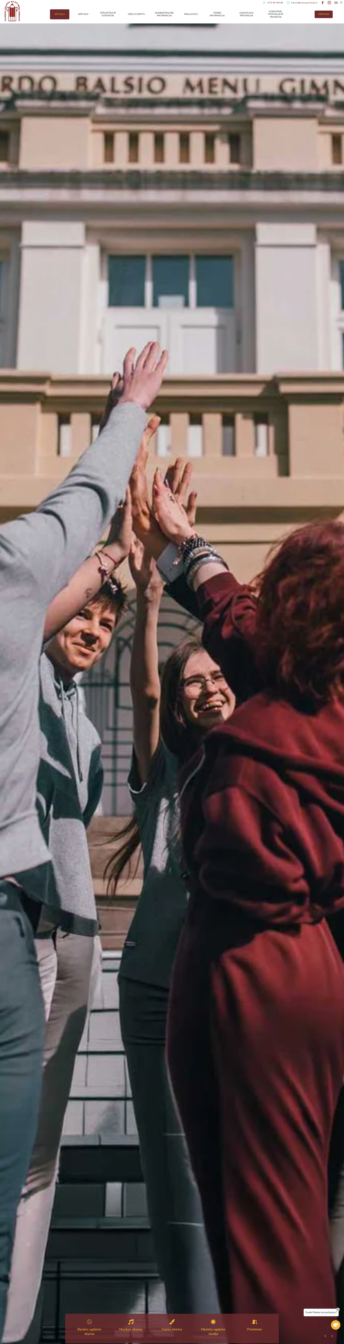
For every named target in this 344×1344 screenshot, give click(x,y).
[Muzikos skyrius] (130, 1321)
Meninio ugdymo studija (213, 1331)
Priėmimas (254, 1329)
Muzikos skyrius (130, 1329)
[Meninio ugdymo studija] (213, 1321)
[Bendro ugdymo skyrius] (89, 1321)
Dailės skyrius (172, 1329)
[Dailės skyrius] (172, 1321)
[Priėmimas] (254, 1321)
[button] (335, 1325)
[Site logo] (12, 11)
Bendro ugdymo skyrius (89, 1331)
